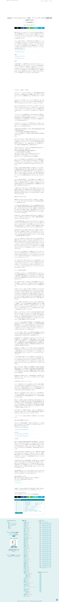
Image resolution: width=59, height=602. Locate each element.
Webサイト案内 (26, 589)
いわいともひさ (26, 567)
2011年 (40, 581)
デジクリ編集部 (26, 591)
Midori (24, 541)
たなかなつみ (27, 577)
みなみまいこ (25, 579)
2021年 (40, 573)
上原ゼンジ (25, 532)
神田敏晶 (25, 522)
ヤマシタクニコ (26, 535)
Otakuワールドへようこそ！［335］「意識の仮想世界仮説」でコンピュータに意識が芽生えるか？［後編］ (29, 502)
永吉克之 (25, 530)
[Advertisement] (29, 9)
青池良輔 (25, 539)
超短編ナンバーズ (26, 573)
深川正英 (25, 538)
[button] (17, 28)
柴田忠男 (25, 581)
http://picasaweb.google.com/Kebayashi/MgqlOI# (22, 427)
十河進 (25, 533)
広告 (26, 593)
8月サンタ (25, 537)
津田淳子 (25, 546)
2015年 (40, 578)
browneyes (25, 560)
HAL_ (24, 542)
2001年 (40, 589)
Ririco (24, 561)
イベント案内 (25, 583)
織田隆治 (25, 563)
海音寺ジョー (27, 576)
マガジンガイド (26, 588)
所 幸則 (25, 547)
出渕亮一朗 (25, 559)
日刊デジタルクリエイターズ (14, 0)
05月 (49, 523)
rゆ (24, 526)
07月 (47, 567)
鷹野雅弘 (25, 534)
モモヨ (25, 524)
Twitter (10, 528)
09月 (50, 567)
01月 (42, 523)
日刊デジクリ (25, 596)
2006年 (40, 585)
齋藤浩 (25, 543)
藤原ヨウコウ (25, 571)
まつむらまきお (26, 527)
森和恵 (25, 556)
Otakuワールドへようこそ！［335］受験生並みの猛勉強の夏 (23, 501)
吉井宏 (25, 529)
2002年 (40, 588)
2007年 (40, 584)
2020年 (40, 574)
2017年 (40, 576)
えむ (24, 553)
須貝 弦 (25, 540)
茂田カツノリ (25, 531)
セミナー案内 (25, 585)
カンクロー (25, 569)
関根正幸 (25, 572)
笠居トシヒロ (25, 528)
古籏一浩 (25, 523)
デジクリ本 (25, 595)
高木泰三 (25, 552)
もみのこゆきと (26, 551)
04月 (47, 523)
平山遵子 (25, 564)
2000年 (40, 590)
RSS (9, 526)
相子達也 (25, 545)
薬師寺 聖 (25, 557)
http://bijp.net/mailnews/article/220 (20, 49)
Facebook (10, 527)
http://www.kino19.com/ (19, 480)
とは (12, 523)
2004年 (40, 587)
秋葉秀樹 (25, 555)
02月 (44, 523)
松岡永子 (26, 575)
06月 (50, 523)
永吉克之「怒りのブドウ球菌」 (14, 538)
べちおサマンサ (26, 548)
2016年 (40, 577)
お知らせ (26, 592)
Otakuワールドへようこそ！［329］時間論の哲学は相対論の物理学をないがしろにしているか (27, 509)
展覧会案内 (25, 584)
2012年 (40, 580)
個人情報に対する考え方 (12, 525)
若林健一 (25, 565)
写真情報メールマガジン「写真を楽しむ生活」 (14, 556)
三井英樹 (25, 525)
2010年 (40, 582)
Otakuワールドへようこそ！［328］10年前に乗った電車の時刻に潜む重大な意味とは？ (27, 510)
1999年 (40, 591)
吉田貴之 (25, 568)
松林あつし (25, 544)
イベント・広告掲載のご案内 (12, 524)
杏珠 (24, 550)
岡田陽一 (25, 549)
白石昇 (25, 536)
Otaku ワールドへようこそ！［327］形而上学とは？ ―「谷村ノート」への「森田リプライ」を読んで (28, 511)
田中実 (25, 580)
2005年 (40, 586)
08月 (49, 567)
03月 (45, 523)
